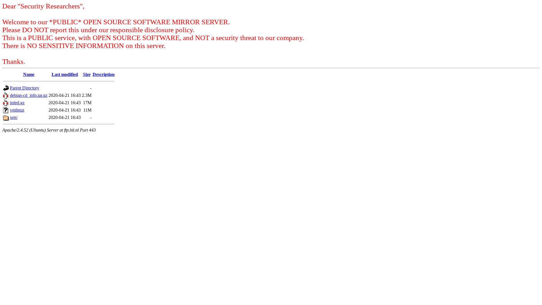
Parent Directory (24, 88)
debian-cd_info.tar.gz (28, 95)
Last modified (65, 74)
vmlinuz (17, 110)
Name (28, 74)
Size (87, 74)
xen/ (14, 117)
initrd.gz (17, 102)
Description (104, 74)
